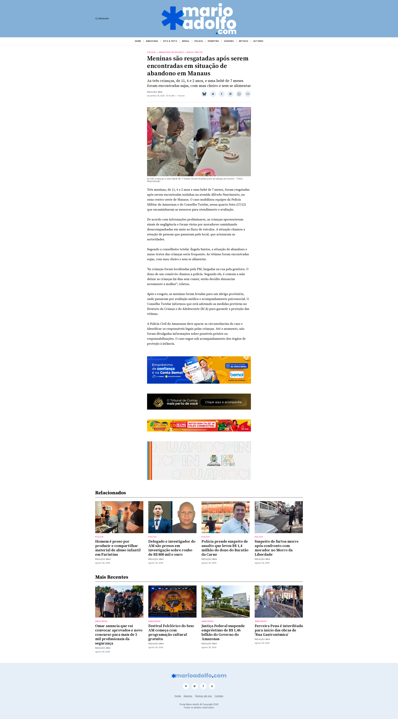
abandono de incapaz (171, 52)
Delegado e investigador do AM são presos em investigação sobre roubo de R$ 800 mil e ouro (171, 548)
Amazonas (152, 41)
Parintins (213, 41)
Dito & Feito (170, 41)
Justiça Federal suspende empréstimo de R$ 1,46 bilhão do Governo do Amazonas (223, 632)
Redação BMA (155, 92)
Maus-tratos (195, 52)
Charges (229, 41)
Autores (258, 41)
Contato (219, 696)
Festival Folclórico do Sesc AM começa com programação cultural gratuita (171, 632)
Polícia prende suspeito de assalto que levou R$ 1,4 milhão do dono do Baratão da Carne (224, 548)
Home (138, 41)
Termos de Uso (203, 696)
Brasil (185, 41)
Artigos (243, 41)
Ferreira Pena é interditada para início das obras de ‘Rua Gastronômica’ (279, 630)
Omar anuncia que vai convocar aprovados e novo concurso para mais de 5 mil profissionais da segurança (118, 635)
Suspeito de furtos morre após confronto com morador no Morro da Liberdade (276, 548)
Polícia (198, 41)
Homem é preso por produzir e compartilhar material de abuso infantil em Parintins (118, 548)
